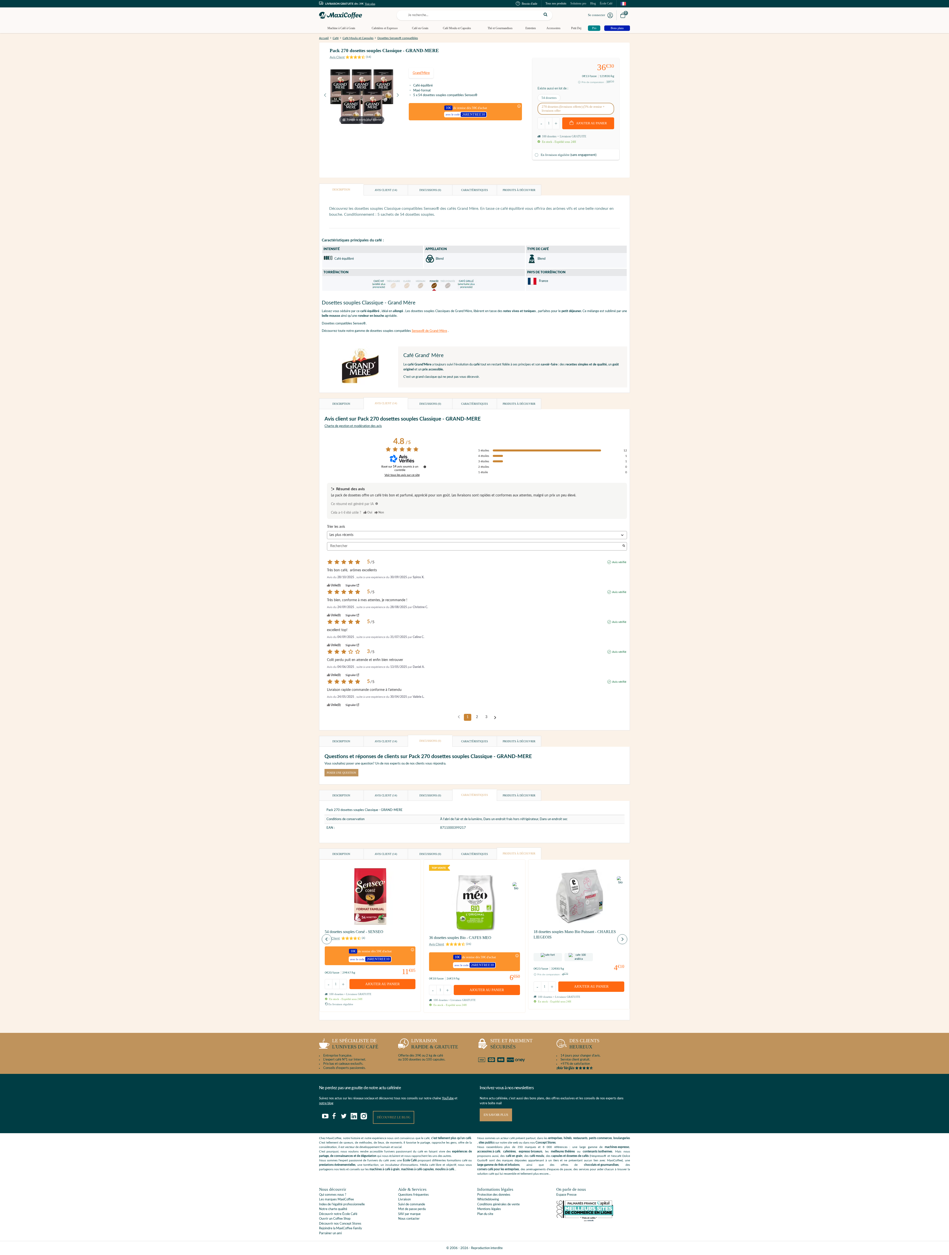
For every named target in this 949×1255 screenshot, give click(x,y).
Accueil (324, 38)
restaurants (580, 1138)
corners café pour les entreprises (498, 1169)
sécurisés (511, 1043)
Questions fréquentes (413, 1194)
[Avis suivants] (495, 717)
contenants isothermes (597, 1151)
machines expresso (617, 1147)
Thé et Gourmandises (500, 28)
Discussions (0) (430, 190)
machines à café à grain (384, 1169)
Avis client (386, 190)
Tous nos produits (555, 3)
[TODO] (377, 504)
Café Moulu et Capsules (457, 28)
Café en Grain (420, 28)
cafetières (509, 1151)
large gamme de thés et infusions (498, 1164)
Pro (594, 28)
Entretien (530, 28)
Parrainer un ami (330, 1233)
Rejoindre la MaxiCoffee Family (340, 1228)
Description (341, 189)
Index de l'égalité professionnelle (342, 1204)
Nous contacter (409, 1218)
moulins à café (444, 1169)
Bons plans (617, 28)
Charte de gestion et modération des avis (353, 426)
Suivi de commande (411, 1204)
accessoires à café (488, 1151)
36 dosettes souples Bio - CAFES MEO (460, 938)
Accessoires (553, 28)
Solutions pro (578, 3)
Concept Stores (546, 1142)
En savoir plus (496, 1115)
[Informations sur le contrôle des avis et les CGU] (425, 467)
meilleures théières (563, 1151)
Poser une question (341, 772)
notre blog (326, 1103)
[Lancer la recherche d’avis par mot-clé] (624, 546)
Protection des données (493, 1194)
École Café (606, 3)
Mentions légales (489, 1209)
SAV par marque (409, 1214)
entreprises (555, 1138)
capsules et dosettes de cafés (570, 1155)
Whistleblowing (488, 1199)
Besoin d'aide (529, 3)
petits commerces (600, 1138)
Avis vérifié (619, 562)
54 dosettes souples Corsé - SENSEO (354, 932)
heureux (584, 1043)
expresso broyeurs (530, 1151)
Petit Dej (576, 28)
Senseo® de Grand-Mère (429, 331)
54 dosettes (549, 98)
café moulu (537, 1155)
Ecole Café (410, 1160)
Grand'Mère (421, 73)
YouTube (448, 1098)
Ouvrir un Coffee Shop (334, 1218)
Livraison (404, 1199)
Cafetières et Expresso (385, 28)
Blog (593, 3)
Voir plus (370, 3)
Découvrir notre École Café (338, 1214)
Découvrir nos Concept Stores (340, 1223)
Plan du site (485, 1214)
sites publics (487, 1142)
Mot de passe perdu (412, 1209)
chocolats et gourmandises (601, 1164)
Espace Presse (566, 1194)
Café (336, 38)
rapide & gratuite (434, 1043)
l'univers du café (355, 1043)
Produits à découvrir (519, 190)
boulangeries (621, 1138)
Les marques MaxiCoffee (336, 1199)
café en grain (514, 1155)
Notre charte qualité (333, 1209)
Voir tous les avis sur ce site (402, 474)
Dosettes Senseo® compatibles (397, 38)
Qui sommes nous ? (332, 1194)
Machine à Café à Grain (341, 28)
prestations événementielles (337, 1164)
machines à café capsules (417, 1169)
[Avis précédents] (459, 717)
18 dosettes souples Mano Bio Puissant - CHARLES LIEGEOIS (575, 934)
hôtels (568, 1138)
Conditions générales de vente (498, 1204)
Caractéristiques (474, 190)
